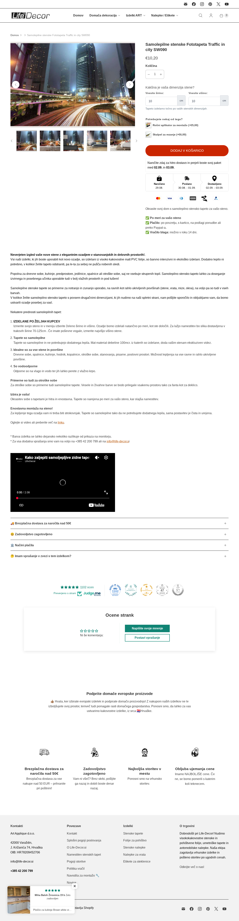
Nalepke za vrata (134, 854)
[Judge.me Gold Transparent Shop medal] (147, 590)
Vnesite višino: (198, 93)
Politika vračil (76, 868)
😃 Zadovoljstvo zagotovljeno (31, 534)
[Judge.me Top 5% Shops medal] (178, 590)
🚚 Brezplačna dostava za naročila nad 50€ (40, 523)
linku (61, 422)
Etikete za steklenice (136, 861)
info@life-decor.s (118, 441)
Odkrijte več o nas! (192, 867)
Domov (78, 15)
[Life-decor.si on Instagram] (202, 4)
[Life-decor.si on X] (218, 4)
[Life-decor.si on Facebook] (194, 4)
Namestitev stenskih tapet (84, 854)
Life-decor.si (29, 907)
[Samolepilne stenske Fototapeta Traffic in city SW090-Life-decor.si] (72, 85)
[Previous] (15, 84)
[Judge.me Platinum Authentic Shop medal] (131, 590)
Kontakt (72, 833)
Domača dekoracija (103, 15)
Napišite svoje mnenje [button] (147, 628)
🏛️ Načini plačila (22, 545)
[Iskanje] (200, 15)
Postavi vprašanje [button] (147, 637)
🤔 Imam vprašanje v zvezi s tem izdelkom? (40, 556)
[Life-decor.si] (30, 15)
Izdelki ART (134, 15)
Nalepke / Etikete (163, 15)
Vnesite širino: (154, 93)
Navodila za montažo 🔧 (83, 875)
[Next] (130, 84)
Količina (151, 65)
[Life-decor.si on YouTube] (227, 4)
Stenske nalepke (134, 847)
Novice (71, 882)
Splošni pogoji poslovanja (84, 840)
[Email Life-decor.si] (185, 4)
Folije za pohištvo (135, 840)
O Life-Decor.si (76, 847)
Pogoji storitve (76, 861)
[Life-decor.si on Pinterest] (210, 4)
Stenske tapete (133, 833)
